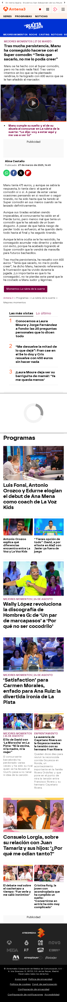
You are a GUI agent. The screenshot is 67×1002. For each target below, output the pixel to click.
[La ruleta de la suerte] (33, 30)
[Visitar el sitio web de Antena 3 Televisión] (12, 942)
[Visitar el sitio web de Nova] (54, 942)
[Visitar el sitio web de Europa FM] (54, 950)
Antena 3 (8, 298)
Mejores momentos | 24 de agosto (28, 599)
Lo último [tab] (43, 313)
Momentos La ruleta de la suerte (25, 289)
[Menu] (63, 9)
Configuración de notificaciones (25, 994)
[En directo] (40, 9)
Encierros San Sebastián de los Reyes (43, 3)
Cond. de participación (44, 984)
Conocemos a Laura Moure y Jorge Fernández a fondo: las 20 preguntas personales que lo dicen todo (36, 328)
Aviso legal (21, 979)
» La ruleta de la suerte (42, 298)
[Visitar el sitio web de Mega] (12, 950)
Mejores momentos (15, 34)
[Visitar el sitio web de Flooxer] (51, 957)
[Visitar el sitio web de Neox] (40, 942)
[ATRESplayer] (55, 9)
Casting (44, 34)
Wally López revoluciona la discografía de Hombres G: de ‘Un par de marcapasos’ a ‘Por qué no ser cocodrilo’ (32, 615)
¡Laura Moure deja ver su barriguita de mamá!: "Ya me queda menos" (35, 376)
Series (7, 16)
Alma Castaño (15, 161)
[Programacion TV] (47, 9)
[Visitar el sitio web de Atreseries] (26, 950)
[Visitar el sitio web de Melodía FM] (16, 957)
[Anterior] (2, 2)
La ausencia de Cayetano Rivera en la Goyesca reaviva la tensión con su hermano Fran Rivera (48, 743)
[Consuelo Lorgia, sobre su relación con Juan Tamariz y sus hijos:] (33, 815)
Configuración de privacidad (33, 989)
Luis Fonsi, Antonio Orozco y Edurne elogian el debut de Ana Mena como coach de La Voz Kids (32, 496)
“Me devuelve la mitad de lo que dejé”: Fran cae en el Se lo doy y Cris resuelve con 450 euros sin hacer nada (36, 354)
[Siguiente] (64, 2)
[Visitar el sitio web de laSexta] (26, 942)
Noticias (41, 16)
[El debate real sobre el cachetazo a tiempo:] (18, 873)
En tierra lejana (13, 3)
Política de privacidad (40, 979)
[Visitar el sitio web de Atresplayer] (33, 957)
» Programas (21, 298)
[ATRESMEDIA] (33, 933)
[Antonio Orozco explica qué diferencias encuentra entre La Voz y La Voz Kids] (18, 527)
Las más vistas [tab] (21, 313)
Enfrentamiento (46, 733)
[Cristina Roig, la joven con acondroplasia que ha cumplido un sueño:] (49, 873)
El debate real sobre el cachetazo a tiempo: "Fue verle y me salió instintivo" (17, 890)
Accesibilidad (51, 994)
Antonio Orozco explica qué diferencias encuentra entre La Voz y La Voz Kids (16, 545)
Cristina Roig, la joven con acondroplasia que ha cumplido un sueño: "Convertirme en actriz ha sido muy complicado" (47, 896)
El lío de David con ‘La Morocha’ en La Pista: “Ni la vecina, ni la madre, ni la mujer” (16, 746)
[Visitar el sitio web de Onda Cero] (40, 950)
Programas (23, 16)
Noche (33, 34)
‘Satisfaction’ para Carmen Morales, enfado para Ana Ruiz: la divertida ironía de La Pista (32, 691)
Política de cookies (20, 984)
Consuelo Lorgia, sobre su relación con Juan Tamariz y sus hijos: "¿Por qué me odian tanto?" (32, 845)
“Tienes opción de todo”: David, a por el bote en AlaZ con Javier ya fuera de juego (47, 545)
